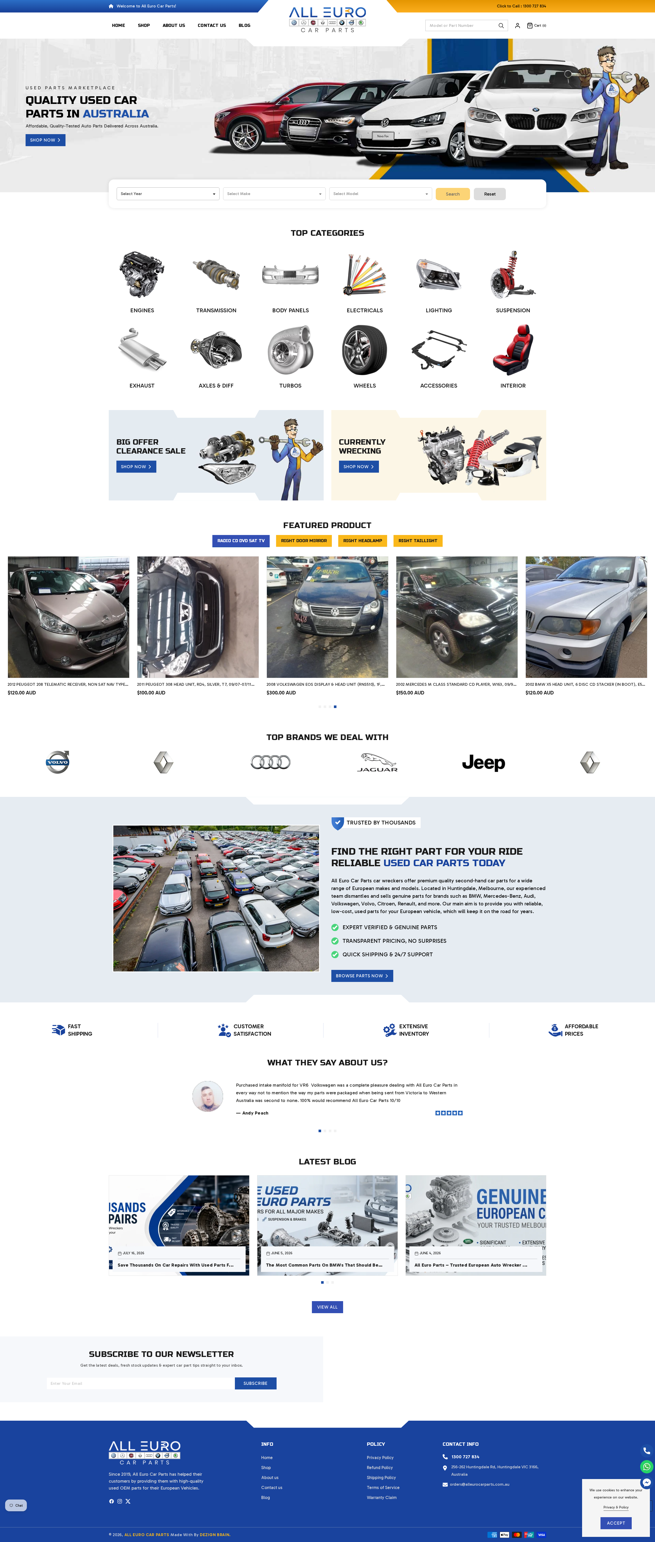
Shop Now (42, 140)
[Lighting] (439, 275)
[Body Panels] (290, 275)
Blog (265, 1497)
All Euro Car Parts (147, 1534)
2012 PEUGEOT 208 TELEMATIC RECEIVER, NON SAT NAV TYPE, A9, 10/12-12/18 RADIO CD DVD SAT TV (398, 684)
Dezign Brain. (215, 1534)
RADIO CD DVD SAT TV (241, 540)
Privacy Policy (380, 1457)
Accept (616, 1523)
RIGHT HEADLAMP (362, 540)
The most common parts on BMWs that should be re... (322, 1265)
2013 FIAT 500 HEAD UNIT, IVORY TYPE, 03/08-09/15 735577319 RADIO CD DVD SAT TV (268, 684)
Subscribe (256, 1383)
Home (267, 1457)
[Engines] (142, 275)
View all (327, 1307)
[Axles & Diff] (216, 350)
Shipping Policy (381, 1477)
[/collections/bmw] (472, 762)
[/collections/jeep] (259, 762)
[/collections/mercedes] (579, 762)
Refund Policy (380, 1467)
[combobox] (466, 25)
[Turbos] (290, 350)
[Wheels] (364, 350)
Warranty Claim (382, 1497)
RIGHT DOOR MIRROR (304, 540)
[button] (533, 26)
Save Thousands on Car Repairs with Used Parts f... (176, 1265)
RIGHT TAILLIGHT (418, 540)
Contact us (271, 1487)
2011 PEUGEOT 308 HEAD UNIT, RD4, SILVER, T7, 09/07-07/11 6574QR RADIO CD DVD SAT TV (525, 684)
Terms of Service (383, 1487)
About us (270, 1477)
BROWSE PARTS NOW (359, 975)
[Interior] (513, 350)
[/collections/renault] (366, 762)
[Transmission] (216, 275)
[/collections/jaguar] (153, 762)
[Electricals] (364, 275)
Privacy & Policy (616, 1507)
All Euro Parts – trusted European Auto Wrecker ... (470, 1265)
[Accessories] (439, 350)
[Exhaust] (142, 350)
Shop (266, 1467)
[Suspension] (513, 275)
